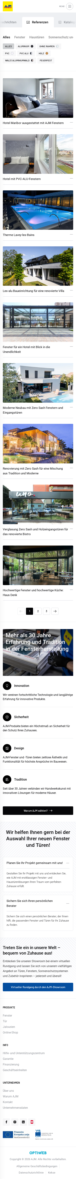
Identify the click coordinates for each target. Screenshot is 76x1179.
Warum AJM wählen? (36, 810)
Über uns (8, 1090)
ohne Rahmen (47, 46)
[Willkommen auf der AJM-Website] (8, 6)
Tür (5, 1021)
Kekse (51, 1172)
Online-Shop (10, 1032)
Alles (6, 37)
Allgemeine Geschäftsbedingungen (36, 1166)
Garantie (8, 1058)
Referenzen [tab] (40, 22)
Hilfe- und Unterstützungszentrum (24, 1053)
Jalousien (9, 1027)
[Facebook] (6, 1121)
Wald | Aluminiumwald (17, 60)
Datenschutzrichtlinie (31, 1172)
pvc (7, 53)
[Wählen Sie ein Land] (31, 1121)
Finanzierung (11, 1064)
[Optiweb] (38, 1152)
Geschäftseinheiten (15, 1070)
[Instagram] (14, 1121)
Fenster (19, 37)
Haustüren (36, 37)
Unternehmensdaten (15, 1107)
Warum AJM (10, 1096)
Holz (41, 53)
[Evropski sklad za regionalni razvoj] (44, 1135)
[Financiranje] (16, 1135)
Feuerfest (46, 60)
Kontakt (8, 1102)
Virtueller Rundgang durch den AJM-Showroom (38, 987)
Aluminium (23, 46)
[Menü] (69, 6)
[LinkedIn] (23, 1121)
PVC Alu (24, 53)
